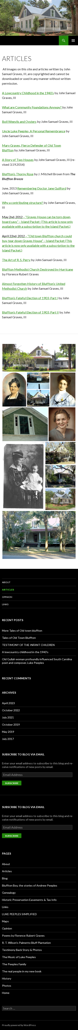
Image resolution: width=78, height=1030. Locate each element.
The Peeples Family (14, 964)
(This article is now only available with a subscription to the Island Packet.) (38, 245)
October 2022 (11, 710)
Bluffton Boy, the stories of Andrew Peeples (29, 885)
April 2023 (8, 703)
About (6, 582)
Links (5, 604)
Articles (8, 589)
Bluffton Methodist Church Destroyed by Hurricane (37, 269)
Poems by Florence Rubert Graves (23, 935)
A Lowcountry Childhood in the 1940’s (28, 93)
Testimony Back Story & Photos (22, 950)
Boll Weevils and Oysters (19, 121)
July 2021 (8, 717)
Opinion (7, 596)
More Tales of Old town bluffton (22, 630)
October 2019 (11, 724)
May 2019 (8, 731)
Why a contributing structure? (23, 202)
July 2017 (8, 739)
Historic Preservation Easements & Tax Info (29, 899)
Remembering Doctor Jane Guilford (41, 188)
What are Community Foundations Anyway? (32, 107)
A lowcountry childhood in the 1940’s (25, 652)
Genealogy (9, 892)
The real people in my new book (21, 971)
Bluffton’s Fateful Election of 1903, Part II (30, 312)
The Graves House (17, 40)
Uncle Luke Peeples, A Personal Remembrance (33, 131)
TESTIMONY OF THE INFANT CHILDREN (28, 645)
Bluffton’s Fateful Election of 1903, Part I (30, 298)
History (6, 978)
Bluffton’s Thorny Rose (17, 174)
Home (5, 992)
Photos (6, 985)
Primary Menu (73, 40)
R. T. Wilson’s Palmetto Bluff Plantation (26, 942)
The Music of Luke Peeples (19, 957)
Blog (5, 878)
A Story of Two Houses (18, 160)
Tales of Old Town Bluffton (19, 637)
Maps (5, 921)
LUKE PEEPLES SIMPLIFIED (19, 914)
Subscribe (11, 783)
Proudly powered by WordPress (19, 1025)
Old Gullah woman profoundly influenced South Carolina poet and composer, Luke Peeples (37, 660)
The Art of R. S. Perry (16, 260)
